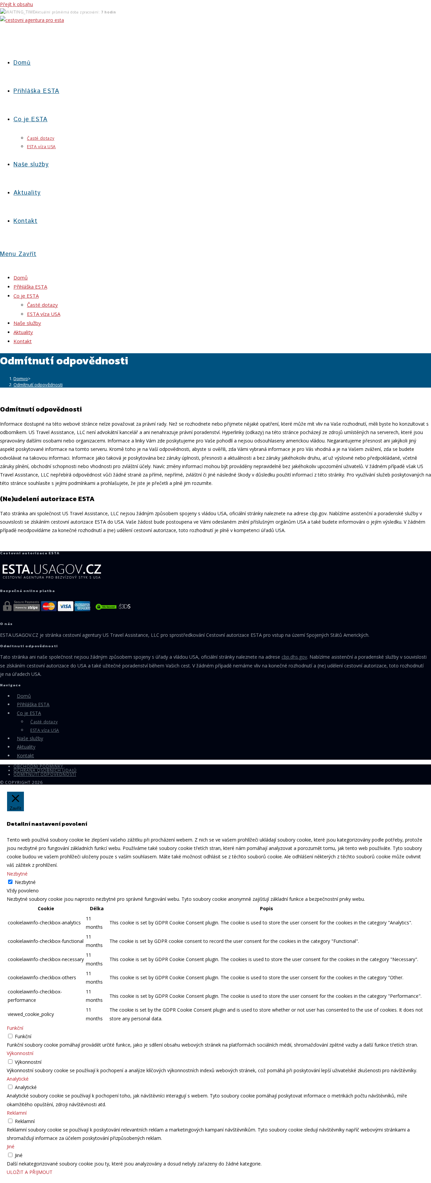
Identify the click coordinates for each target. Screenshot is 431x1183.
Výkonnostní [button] (20, 1053)
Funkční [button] (15, 1028)
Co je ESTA (26, 295)
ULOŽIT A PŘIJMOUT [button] (30, 1172)
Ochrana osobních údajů (45, 770)
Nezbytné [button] (17, 873)
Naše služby (27, 323)
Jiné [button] (10, 1146)
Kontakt (22, 341)
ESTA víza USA (43, 313)
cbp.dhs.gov (294, 657)
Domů (20, 277)
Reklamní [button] (17, 1113)
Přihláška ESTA (30, 286)
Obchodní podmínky (38, 766)
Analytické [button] (18, 1079)
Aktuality (23, 332)
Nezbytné (25, 882)
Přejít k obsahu (16, 4)
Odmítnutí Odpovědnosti (44, 774)
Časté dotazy (42, 304)
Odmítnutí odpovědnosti (38, 385)
